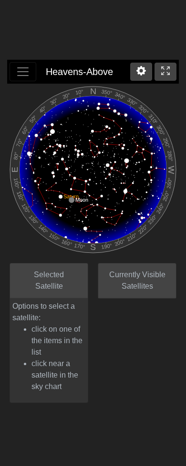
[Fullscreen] (165, 72)
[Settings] (141, 72)
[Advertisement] (93, 31)
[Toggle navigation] (23, 71)
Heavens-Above (79, 71)
